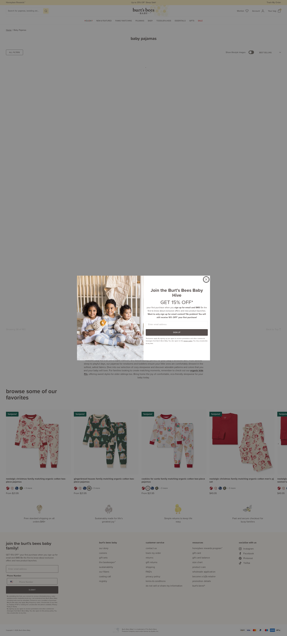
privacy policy (188, 341)
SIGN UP (176, 332)
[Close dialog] (206, 279)
